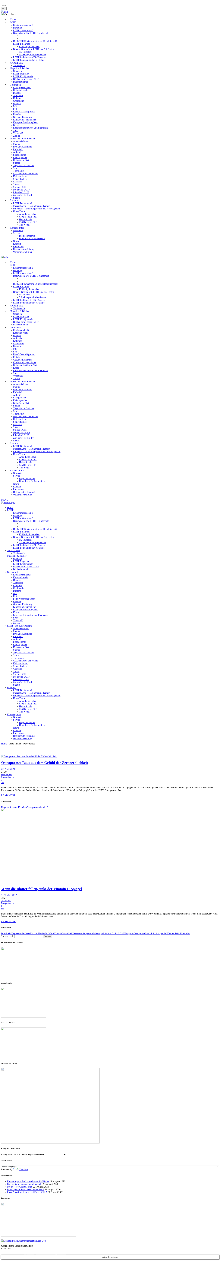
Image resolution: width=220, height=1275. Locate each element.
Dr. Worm (49, 933)
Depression (16, 933)
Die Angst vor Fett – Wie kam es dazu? (25, 1189)
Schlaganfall (161, 933)
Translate (23, 1169)
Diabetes (26, 933)
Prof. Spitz (150, 933)
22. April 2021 (8, 769)
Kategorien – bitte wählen (13, 1154)
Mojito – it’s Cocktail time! (19, 1186)
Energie (58, 933)
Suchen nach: (7, 936)
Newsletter (50, 2)
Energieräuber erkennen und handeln (24, 1184)
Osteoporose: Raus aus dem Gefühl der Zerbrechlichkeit (44, 763)
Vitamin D (43, 807)
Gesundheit (6, 774)
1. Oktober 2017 (9, 895)
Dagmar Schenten (9, 807)
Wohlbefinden (183, 933)
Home (4, 743)
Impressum (6, 2)
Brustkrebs (6, 933)
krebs (90, 933)
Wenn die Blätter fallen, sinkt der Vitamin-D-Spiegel (41, 889)
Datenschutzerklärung (23, 2)
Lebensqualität (100, 933)
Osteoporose (33, 807)
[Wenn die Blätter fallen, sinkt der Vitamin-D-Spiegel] (68, 882)
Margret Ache (7, 777)
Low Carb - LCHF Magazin (120, 933)
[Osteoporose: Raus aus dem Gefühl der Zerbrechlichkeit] (29, 756)
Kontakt (39, 2)
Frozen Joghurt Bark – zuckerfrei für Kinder (28, 1181)
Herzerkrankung (80, 933)
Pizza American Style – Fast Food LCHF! (27, 1192)
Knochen (22, 807)
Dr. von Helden (37, 933)
